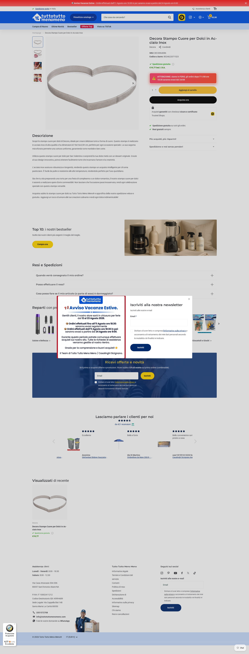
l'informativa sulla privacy (174, 330)
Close (189, 299)
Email (133, 316)
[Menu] (14, 624)
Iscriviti (140, 347)
